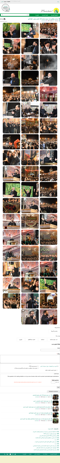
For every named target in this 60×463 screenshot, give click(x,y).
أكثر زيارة (56, 429)
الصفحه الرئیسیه (53, 454)
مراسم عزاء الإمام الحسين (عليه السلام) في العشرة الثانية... (45, 450)
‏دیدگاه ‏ (58, 354)
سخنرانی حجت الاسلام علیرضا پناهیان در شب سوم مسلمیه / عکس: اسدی (36, 407)
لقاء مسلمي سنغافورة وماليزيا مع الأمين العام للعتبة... (46, 438)
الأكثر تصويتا (50, 429)
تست (56, 440)
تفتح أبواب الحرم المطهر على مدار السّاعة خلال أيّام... (46, 448)
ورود (58, 1)
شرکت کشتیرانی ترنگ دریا (5, 462)
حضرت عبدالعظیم (31, 339)
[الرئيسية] (50, 8)
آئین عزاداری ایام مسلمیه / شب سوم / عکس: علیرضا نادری (39, 413)
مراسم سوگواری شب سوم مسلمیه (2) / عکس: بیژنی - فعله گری (43, 19)
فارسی (2, 1)
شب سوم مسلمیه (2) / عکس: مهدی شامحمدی (41, 395)
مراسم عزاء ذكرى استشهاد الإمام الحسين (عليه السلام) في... (44, 446)
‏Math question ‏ (55, 380)
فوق (2, 19)
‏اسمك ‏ (58, 348)
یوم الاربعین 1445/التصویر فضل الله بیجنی (48, 436)
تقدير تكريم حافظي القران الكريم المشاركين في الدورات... (45, 442)
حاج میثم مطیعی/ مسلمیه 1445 (50, 434)
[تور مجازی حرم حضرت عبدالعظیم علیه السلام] (5, 12)
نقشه (30, 454)
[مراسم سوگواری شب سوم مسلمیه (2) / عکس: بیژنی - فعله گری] (48, 30)
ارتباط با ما (45, 454)
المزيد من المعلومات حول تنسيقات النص (48, 366)
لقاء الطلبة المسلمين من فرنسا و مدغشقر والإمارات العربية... (44, 432)
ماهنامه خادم (37, 454)
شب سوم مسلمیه (53, 339)
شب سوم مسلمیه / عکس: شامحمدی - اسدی (42, 401)
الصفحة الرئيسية (54, 15)
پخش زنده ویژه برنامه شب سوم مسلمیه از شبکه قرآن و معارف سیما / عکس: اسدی (35, 419)
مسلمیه (42, 339)
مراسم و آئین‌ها (54, 331)
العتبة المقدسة (45, 15)
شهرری (20, 339)
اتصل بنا (37, 15)
